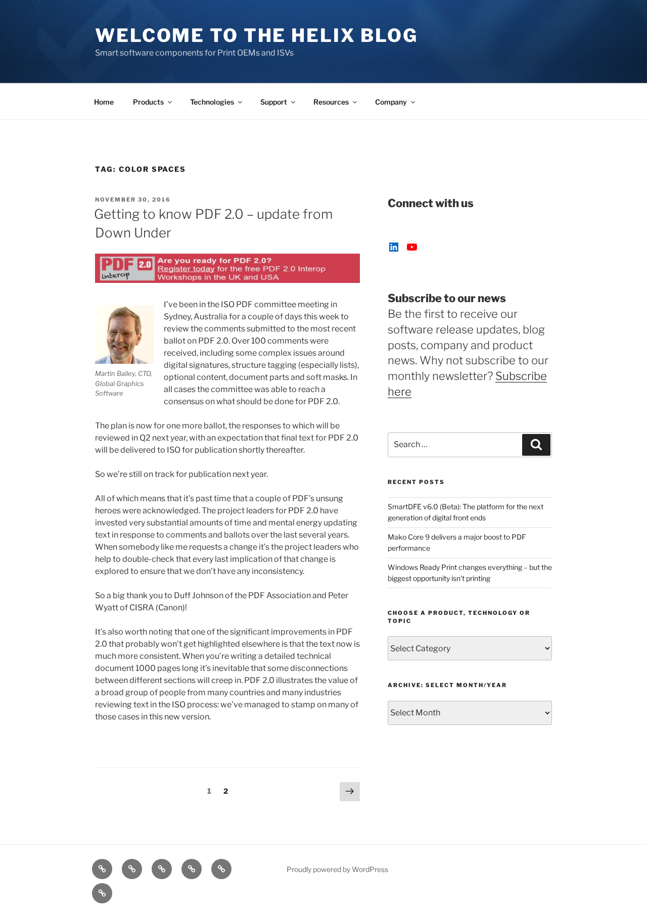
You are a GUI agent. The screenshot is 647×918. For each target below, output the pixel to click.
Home (104, 102)
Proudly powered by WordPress (337, 869)
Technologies (212, 102)
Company (391, 102)
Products (148, 102)
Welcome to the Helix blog (256, 35)
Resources (331, 102)
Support (273, 102)
